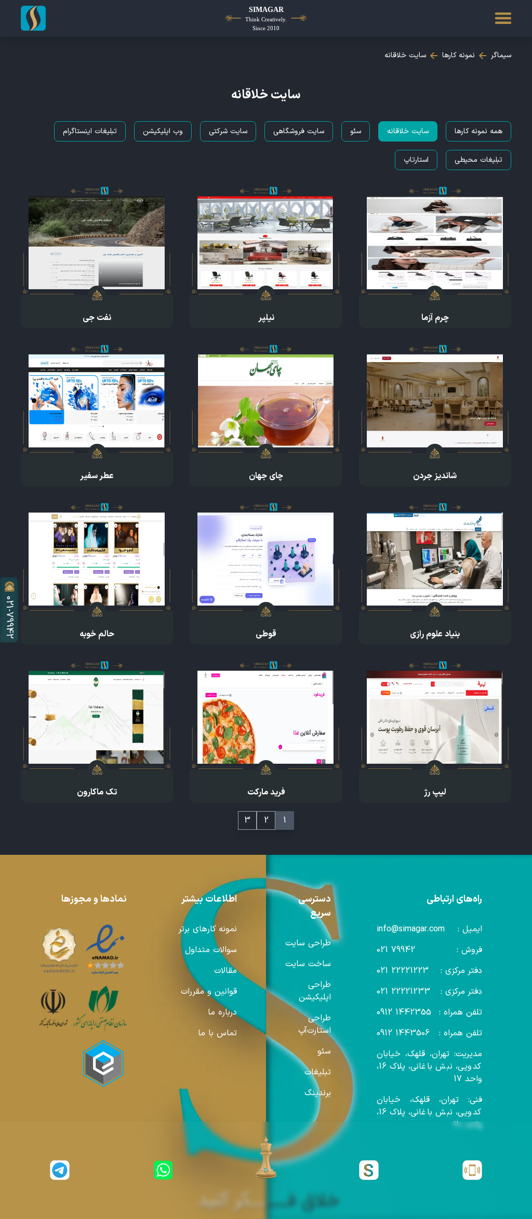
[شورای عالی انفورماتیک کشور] (53, 1009)
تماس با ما (217, 1033)
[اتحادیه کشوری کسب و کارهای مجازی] (103, 1063)
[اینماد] (105, 950)
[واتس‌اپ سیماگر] (162, 1170)
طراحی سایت (308, 943)
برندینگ (317, 1093)
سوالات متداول (211, 950)
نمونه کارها (458, 55)
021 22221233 (403, 991)
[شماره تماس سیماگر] (472, 1170)
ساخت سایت (308, 964)
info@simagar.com (411, 929)
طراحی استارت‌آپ (314, 1024)
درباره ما (222, 1012)
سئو (324, 1051)
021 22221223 (403, 971)
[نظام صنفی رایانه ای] (100, 1008)
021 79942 (396, 950)
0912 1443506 (403, 1033)
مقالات (225, 971)
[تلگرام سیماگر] (59, 1170)
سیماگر (501, 55)
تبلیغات (317, 1072)
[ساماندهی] (59, 950)
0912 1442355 (404, 1012)
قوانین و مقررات (209, 991)
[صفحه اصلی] (60, 18)
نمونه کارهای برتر (207, 929)
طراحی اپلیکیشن (315, 991)
